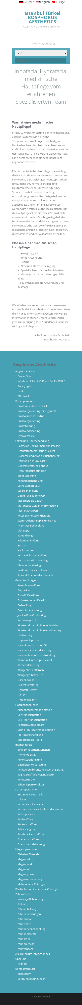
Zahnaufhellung (27, 909)
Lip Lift (21, 695)
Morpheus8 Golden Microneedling (38, 505)
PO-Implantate (26, 814)
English (45, 2)
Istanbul (22, 964)
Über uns (20, 959)
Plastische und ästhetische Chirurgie (36, 889)
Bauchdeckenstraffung (31, 834)
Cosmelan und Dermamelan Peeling (39, 446)
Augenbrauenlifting (29, 585)
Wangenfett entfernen (31, 670)
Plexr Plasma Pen (28, 510)
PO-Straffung (25, 819)
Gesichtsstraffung (28, 685)
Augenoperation (25, 371)
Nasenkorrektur (27, 680)
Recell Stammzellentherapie (34, 515)
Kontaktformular (25, 969)
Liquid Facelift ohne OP (31, 495)
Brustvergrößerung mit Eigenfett (37, 411)
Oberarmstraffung (28, 839)
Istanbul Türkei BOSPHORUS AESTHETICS (42, 17)
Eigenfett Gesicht (27, 690)
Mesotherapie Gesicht (30, 500)
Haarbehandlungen (26, 705)
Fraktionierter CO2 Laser (32, 461)
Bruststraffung (26, 426)
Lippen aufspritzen (29, 640)
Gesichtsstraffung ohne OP (33, 466)
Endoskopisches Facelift (32, 600)
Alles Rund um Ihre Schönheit (32, 954)
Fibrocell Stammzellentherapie (35, 575)
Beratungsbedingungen (31, 978)
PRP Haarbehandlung (30, 734)
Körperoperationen (26, 789)
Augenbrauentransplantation (35, 710)
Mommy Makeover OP (31, 804)
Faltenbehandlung (28, 540)
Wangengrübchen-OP (30, 675)
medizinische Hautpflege (32, 570)
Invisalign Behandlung (31, 899)
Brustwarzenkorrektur (31, 416)
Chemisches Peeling (29, 565)
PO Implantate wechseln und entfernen (41, 809)
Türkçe (60, 2)
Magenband (25, 864)
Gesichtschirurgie (25, 580)
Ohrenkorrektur (27, 700)
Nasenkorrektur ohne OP (32, 645)
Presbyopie (24, 386)
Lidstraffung (25, 635)
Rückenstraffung (27, 824)
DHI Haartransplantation (32, 720)
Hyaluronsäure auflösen (32, 471)
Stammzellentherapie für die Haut (38, 520)
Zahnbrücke (25, 919)
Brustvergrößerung (29, 421)
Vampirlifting (25, 535)
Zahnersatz (24, 924)
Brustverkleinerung (29, 431)
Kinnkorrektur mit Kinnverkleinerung (39, 630)
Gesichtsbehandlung (30, 610)
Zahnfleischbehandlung (31, 929)
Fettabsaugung (26, 829)
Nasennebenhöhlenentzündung (37, 655)
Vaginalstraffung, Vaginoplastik (36, 774)
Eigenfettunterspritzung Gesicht (36, 451)
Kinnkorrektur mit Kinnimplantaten (38, 625)
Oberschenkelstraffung (31, 844)
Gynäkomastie (26, 436)
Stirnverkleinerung (28, 665)
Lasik (20, 391)
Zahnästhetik (23, 894)
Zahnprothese (26, 944)
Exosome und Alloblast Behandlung (39, 456)
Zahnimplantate (27, 934)
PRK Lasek (24, 396)
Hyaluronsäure (26, 550)
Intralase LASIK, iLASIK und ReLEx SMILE (41, 381)
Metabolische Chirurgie (31, 884)
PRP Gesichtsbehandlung (32, 555)
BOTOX (22, 545)
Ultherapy (23, 530)
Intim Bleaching (27, 475)
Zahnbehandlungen (29, 914)
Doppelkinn (24, 590)
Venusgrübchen (27, 779)
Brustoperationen (25, 401)
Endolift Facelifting (28, 595)
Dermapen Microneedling (33, 560)
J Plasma (22, 799)
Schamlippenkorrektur (31, 784)
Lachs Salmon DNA (29, 485)
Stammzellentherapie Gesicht (35, 660)
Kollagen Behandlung (30, 480)
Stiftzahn (23, 904)
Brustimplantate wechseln (33, 406)
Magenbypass (26, 874)
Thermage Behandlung (31, 525)
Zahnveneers (25, 949)
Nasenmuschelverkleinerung (34, 650)
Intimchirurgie (23, 744)
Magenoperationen (26, 849)
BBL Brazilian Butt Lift (30, 794)
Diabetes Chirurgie (28, 854)
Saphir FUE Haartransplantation (36, 729)
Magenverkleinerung (30, 879)
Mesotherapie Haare (30, 739)
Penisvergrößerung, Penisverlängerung (40, 769)
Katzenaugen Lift (27, 620)
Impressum (24, 974)
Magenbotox (25, 869)
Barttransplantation (29, 715)
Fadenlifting (24, 605)
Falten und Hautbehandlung (32, 441)
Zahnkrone (24, 939)
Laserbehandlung (28, 490)
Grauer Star (24, 376)
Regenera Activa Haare (31, 725)
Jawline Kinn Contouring (32, 615)
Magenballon (25, 859)
